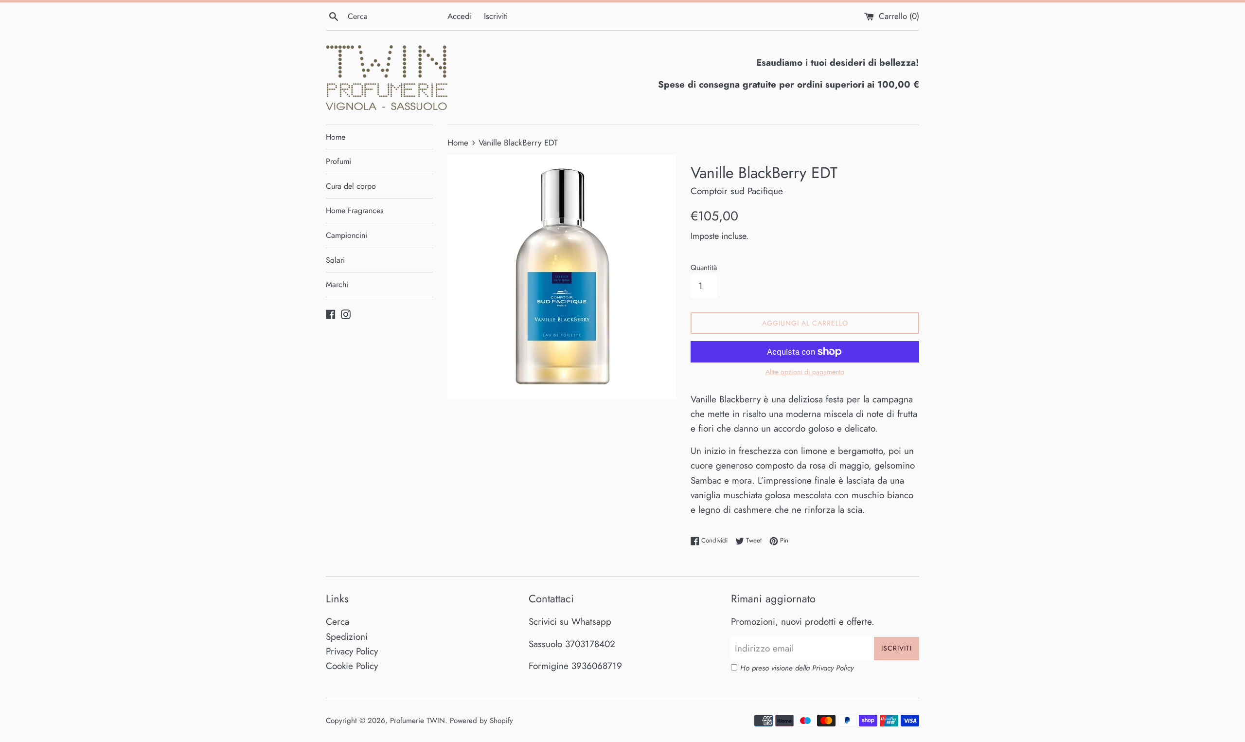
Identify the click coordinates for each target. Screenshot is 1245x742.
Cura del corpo (351, 186)
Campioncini (346, 235)
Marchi (337, 284)
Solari (335, 260)
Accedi (459, 16)
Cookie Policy (352, 665)
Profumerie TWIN (417, 720)
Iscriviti (496, 16)
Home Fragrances (354, 210)
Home (335, 137)
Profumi (338, 161)
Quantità (704, 267)
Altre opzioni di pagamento (804, 372)
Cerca (337, 621)
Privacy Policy (352, 651)
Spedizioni (347, 636)
